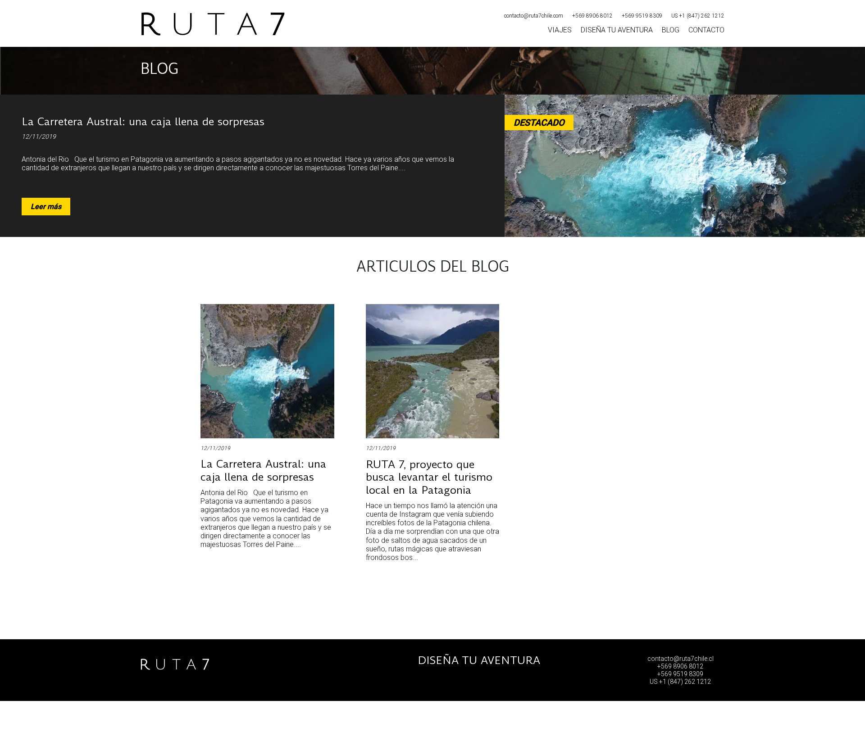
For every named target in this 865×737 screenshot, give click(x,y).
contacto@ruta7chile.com (533, 16)
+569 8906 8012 (592, 16)
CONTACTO (706, 30)
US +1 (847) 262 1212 (697, 16)
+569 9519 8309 (642, 16)
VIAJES (560, 30)
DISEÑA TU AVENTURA (617, 30)
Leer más (46, 206)
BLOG (670, 30)
